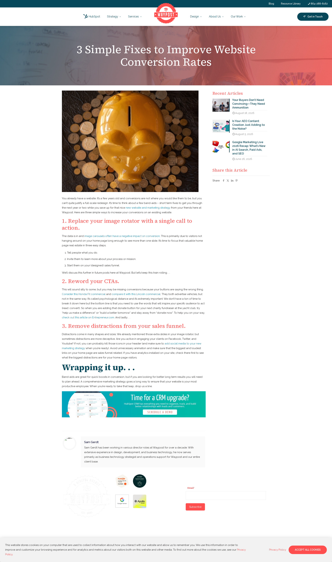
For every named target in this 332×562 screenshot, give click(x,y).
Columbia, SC (158, 525)
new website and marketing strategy (148, 207)
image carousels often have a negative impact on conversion (122, 236)
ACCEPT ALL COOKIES (308, 549)
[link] (122, 481)
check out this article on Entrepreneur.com (88, 317)
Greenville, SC (159, 489)
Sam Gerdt (91, 442)
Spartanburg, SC (160, 496)
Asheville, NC (158, 511)
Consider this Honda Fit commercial (83, 294)
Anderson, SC (158, 503)
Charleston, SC (159, 532)
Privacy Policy (91, 534)
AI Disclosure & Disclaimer (87, 531)
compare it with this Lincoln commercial (136, 294)
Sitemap (80, 534)
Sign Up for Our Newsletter (205, 476)
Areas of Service (162, 476)
